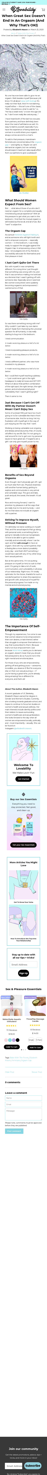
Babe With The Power (26, 33)
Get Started (23, 779)
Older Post (9, 1072)
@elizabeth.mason (22, 728)
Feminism (16, 1060)
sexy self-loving (28, 101)
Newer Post (37, 1072)
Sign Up (23, 973)
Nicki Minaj (17, 650)
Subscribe (32, 1466)
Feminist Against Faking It (26, 235)
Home (13, 33)
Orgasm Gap (26, 1060)
